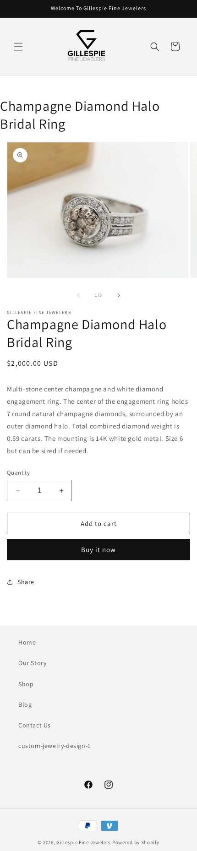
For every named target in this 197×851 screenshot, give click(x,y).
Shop (25, 684)
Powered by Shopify (135, 842)
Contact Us (34, 725)
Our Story (32, 663)
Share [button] (25, 582)
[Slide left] (78, 295)
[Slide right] (119, 295)
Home (27, 642)
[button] (18, 47)
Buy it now (98, 549)
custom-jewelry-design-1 (54, 746)
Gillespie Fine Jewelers (83, 842)
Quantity (18, 473)
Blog (25, 704)
